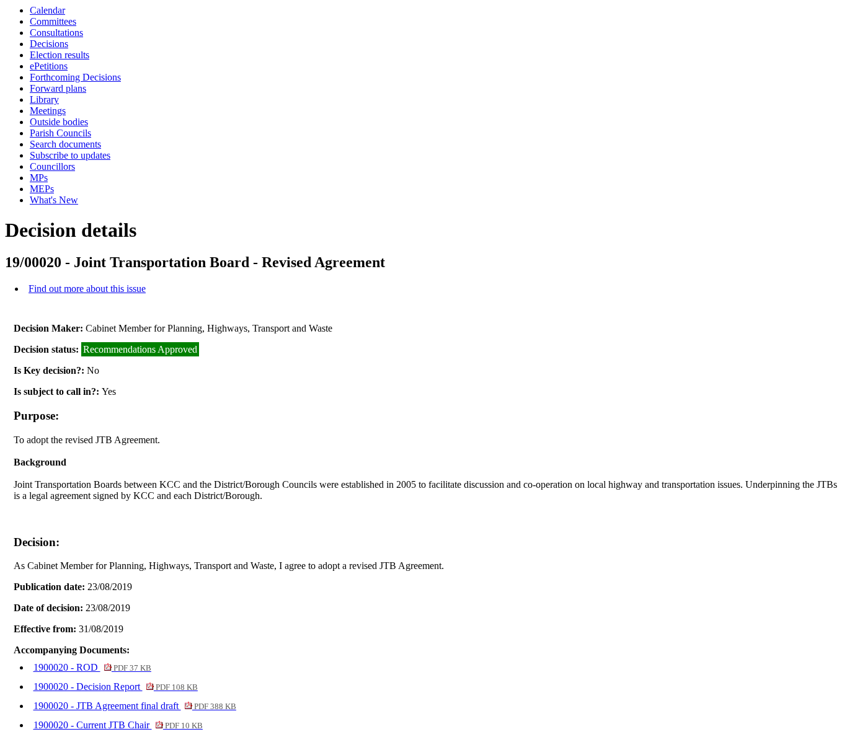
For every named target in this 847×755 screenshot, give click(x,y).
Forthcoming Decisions (75, 77)
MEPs (42, 188)
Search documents (65, 144)
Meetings (48, 110)
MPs (39, 177)
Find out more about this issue (87, 288)
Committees (53, 21)
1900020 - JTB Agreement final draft (134, 705)
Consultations (56, 32)
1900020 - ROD (92, 667)
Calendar (47, 10)
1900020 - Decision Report (115, 686)
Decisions (49, 43)
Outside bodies (59, 122)
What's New (54, 200)
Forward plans (58, 88)
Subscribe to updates (70, 155)
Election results (59, 55)
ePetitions (49, 66)
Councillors (52, 166)
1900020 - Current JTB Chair (118, 725)
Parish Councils (60, 133)
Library (44, 99)
